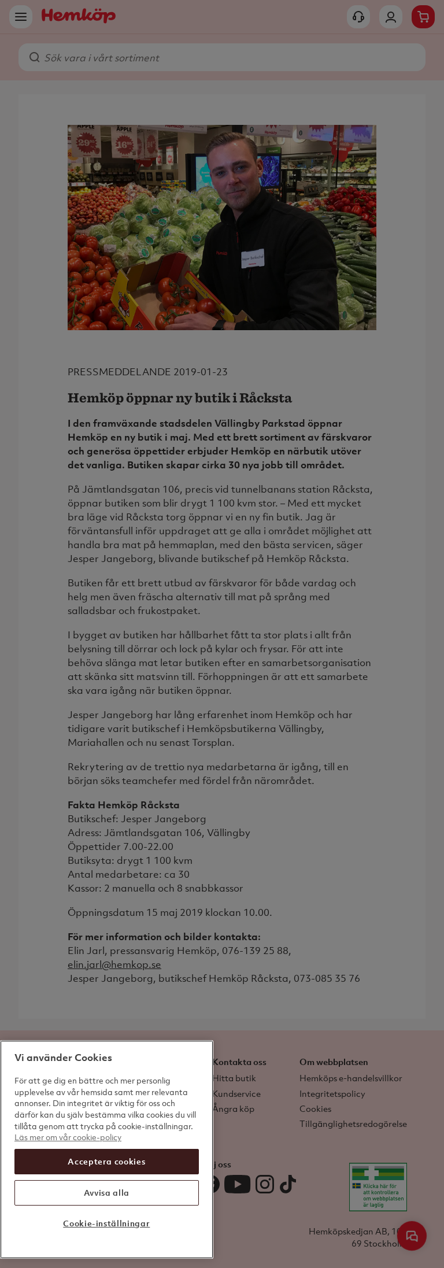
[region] (106, 1149)
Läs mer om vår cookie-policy (67, 1137)
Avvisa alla (107, 1192)
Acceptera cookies (106, 1161)
